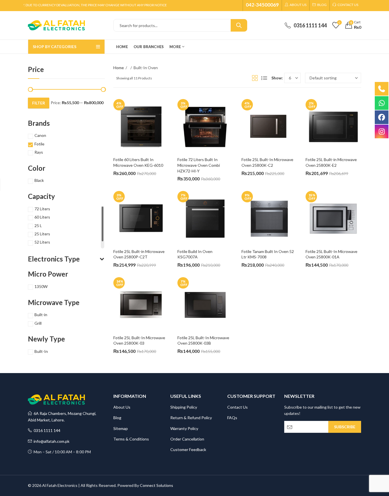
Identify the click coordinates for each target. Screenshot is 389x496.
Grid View (255, 78)
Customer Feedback (188, 449)
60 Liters (42, 217)
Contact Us (237, 407)
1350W (41, 286)
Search (239, 25)
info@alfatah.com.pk (50, 441)
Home (118, 67)
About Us (121, 407)
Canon (40, 135)
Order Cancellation (187, 439)
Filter (38, 102)
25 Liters (42, 233)
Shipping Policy (183, 407)
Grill (38, 323)
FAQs (232, 417)
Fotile (39, 143)
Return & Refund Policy (191, 417)
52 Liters (42, 242)
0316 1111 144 (46, 430)
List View (264, 78)
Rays (38, 152)
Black (39, 180)
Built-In (41, 351)
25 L (38, 225)
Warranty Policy (184, 428)
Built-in (40, 314)
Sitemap (120, 428)
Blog (117, 417)
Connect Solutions (156, 485)
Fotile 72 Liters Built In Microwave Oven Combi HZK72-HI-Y (199, 165)
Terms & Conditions (131, 439)
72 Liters (42, 208)
